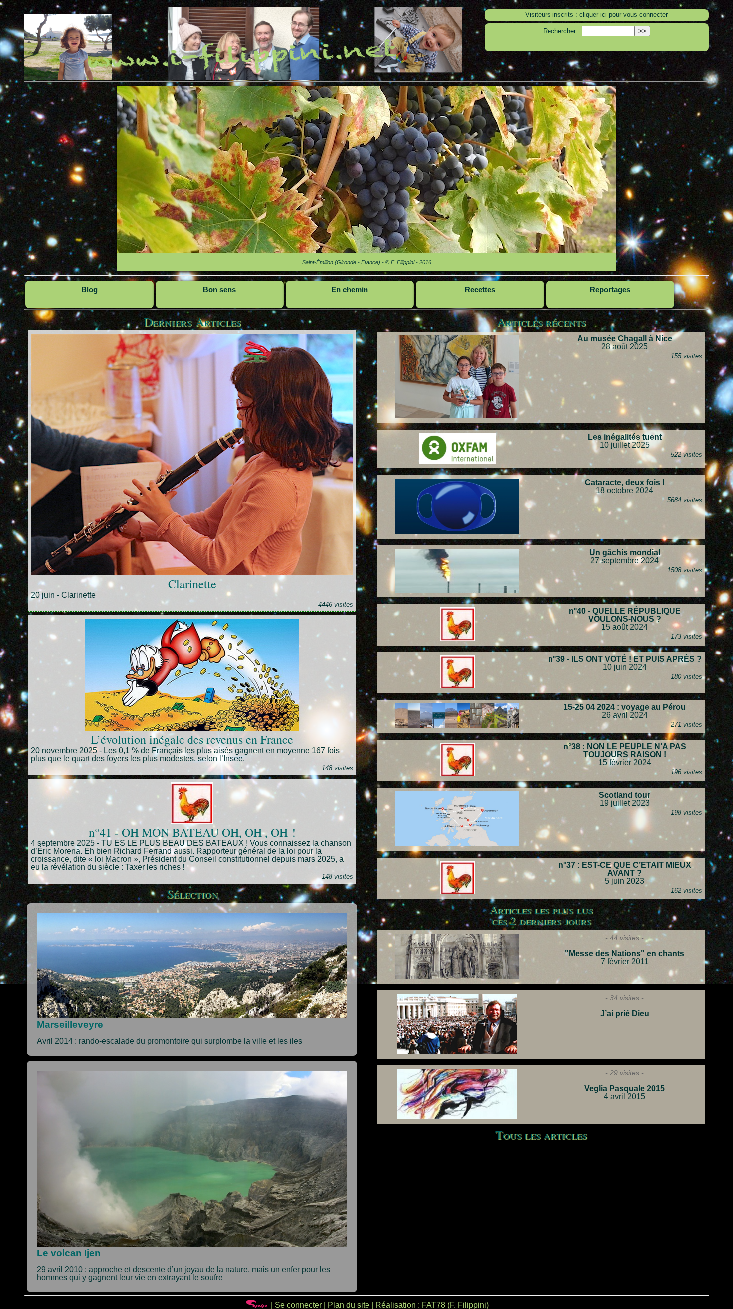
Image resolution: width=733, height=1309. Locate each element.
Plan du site (348, 1305)
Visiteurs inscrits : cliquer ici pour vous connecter (596, 14)
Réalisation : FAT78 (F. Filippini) (432, 1305)
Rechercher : (561, 31)
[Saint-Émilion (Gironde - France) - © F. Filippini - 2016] (366, 178)
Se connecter (298, 1305)
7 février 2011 (624, 957)
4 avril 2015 (624, 1092)
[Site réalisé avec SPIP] (257, 1305)
